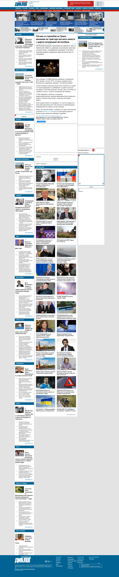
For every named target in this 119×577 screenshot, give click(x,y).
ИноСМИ (39, 10)
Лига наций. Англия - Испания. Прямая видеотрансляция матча (25, 427)
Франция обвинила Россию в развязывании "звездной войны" (66, 23)
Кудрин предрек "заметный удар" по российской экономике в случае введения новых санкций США (25, 380)
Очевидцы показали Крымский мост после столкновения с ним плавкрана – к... (61, 29)
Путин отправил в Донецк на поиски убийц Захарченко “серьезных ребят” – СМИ (81, 3)
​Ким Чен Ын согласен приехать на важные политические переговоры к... (51, 23)
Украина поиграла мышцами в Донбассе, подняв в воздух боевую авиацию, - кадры (26, 178)
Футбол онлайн (86, 10)
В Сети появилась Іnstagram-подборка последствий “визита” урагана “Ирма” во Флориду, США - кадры (26, 476)
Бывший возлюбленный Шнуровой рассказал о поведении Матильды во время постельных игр (25, 353)
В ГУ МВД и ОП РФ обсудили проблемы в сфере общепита (26, 554)
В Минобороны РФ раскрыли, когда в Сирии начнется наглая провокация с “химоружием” (26, 185)
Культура (98, 8)
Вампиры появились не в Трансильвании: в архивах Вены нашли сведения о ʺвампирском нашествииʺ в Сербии (25, 503)
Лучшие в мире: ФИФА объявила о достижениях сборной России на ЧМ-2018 (26, 109)
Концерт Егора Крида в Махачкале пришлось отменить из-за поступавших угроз (26, 139)
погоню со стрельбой (49, 111)
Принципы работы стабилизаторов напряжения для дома (26, 547)
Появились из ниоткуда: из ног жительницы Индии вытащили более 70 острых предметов (25, 509)
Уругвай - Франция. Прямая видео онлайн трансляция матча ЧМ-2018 (25, 63)
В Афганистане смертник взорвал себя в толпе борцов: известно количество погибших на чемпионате (92, 52)
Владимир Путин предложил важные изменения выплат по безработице (26, 389)
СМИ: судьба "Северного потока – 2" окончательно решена (25, 396)
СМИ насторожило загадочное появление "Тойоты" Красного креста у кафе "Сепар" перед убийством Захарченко (25, 216)
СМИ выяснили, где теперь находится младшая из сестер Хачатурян (25, 152)
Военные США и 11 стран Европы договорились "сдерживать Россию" (66, 410)
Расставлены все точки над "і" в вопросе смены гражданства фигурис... (37, 23)
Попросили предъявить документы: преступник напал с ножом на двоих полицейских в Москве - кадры (25, 338)
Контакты (80, 562)
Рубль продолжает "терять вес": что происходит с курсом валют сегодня (25, 393)
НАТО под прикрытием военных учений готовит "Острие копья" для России (95, 45)
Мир (37, 8)
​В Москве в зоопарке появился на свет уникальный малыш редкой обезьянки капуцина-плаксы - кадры (26, 523)
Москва (25, 10)
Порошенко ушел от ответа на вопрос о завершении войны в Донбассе (25, 225)
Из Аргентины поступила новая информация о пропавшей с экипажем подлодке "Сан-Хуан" (25, 266)
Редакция (80, 561)
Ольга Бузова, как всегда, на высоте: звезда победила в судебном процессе (26, 301)
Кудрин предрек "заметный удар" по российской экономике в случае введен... (26, 29)
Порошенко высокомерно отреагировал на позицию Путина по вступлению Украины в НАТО (25, 229)
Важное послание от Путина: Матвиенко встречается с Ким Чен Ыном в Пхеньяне (66, 373)
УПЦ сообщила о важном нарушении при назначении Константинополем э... (96, 23)
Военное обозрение (56, 8)
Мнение (45, 10)
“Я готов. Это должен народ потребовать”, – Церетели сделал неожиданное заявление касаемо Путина (25, 149)
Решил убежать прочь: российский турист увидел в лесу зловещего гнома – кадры (26, 513)
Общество (53, 115)
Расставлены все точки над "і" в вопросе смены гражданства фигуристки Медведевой (25, 432)
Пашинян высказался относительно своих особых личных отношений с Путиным (25, 261)
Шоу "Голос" (78, 10)
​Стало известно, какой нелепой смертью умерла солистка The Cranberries (25, 309)
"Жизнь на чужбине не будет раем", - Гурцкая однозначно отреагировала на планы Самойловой (26, 305)
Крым (34, 10)
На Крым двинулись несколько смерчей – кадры (97, 29)
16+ (51, 561)
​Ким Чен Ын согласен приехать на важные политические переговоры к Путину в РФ (26, 256)
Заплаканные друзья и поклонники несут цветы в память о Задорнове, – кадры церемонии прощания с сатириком (26, 467)
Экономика (44, 8)
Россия (24, 8)
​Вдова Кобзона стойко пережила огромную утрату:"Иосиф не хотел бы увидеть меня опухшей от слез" (66, 279)
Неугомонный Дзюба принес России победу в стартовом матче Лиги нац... (81, 23)
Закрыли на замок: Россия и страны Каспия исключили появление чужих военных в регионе (26, 88)
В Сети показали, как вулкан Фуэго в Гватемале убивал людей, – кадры (26, 356)
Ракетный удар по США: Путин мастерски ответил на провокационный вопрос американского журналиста (26, 105)
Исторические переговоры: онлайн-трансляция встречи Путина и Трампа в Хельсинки (26, 52)
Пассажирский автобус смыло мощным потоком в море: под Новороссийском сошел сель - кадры (66, 317)
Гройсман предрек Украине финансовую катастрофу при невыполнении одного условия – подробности (26, 386)
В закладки (41, 121)
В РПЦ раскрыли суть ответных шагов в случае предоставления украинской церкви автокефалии (44, 260)
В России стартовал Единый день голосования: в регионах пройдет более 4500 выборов (25, 144)
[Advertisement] (67, 67)
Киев (30, 10)
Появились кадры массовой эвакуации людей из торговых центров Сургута (25, 472)
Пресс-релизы (57, 10)
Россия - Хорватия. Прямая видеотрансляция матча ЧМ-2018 (25, 56)
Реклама (91, 559)
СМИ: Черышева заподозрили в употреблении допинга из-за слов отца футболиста (26, 440)
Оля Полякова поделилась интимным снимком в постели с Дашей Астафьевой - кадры (25, 344)
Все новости (19, 10)
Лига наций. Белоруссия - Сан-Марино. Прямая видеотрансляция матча (25, 435)
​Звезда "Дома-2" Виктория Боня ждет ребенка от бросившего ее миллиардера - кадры (25, 297)
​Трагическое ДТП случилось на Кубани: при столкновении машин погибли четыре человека (65, 392)
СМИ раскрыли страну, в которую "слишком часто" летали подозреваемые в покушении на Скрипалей (25, 270)
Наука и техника (88, 8)
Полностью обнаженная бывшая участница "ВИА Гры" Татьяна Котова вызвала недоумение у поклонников (25, 348)
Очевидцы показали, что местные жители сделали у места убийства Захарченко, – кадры (26, 221)
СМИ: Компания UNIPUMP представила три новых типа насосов (26, 550)
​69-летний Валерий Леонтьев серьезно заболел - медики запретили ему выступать (43, 335)
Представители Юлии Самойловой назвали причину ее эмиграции (24, 313)
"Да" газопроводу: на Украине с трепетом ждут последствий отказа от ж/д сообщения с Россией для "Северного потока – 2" (25, 93)
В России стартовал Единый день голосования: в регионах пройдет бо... (22, 23)
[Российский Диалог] (21, 6)
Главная (18, 8)
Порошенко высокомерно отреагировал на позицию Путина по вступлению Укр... (79, 30)
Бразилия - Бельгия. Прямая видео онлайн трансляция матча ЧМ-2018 (25, 59)
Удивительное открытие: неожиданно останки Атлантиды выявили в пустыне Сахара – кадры (25, 518)
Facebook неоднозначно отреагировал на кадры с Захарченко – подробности (25, 252)
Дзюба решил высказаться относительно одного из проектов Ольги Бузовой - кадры (45, 392)
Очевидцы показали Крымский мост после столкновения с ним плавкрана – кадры (66, 260)
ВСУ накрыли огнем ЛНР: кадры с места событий (43, 29)
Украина (31, 8)
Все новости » (29, 66)
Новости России (48, 115)
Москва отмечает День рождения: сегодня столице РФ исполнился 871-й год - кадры (45, 354)
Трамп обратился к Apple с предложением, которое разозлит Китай (45, 204)
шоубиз (78, 8)
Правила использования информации (25, 569)
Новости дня (70, 10)
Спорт (63, 10)
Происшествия (69, 8)
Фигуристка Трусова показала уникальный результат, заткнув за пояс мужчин (25, 423)
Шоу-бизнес (67, 351)
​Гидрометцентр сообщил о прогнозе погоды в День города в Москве (45, 372)
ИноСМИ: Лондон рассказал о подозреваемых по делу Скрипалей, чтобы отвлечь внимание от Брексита (91, 55)
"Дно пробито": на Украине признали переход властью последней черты (45, 410)
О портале (80, 559)
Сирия (50, 10)
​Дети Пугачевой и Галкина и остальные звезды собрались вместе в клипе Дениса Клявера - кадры (65, 355)
